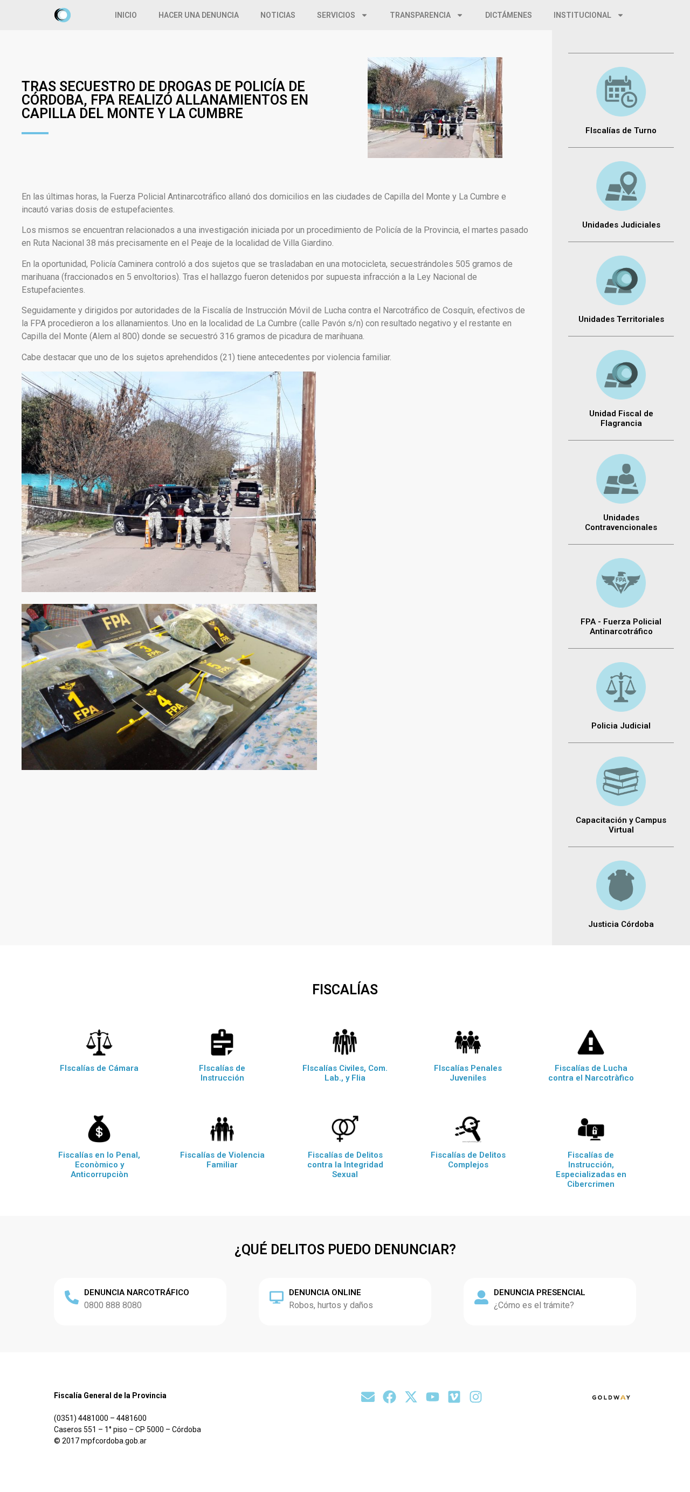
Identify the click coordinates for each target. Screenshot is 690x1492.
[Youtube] (432, 1397)
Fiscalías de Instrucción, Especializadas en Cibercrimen (591, 1169)
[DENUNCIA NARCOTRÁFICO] (72, 1297)
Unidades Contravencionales (621, 522)
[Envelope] (368, 1397)
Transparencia (420, 15)
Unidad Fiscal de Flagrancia (621, 418)
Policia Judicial (621, 726)
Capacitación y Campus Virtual (621, 825)
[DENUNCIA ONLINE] (277, 1297)
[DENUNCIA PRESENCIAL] (481, 1297)
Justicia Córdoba (621, 924)
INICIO (126, 15)
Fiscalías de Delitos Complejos (468, 1160)
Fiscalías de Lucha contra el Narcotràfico (591, 1073)
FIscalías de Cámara (99, 1068)
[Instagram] (475, 1397)
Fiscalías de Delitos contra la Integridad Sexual (345, 1164)
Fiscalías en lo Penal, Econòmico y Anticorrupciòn (99, 1164)
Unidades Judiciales (621, 225)
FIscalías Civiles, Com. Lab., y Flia (345, 1073)
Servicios (336, 15)
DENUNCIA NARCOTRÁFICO (136, 1292)
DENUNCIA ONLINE (325, 1292)
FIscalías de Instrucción (222, 1073)
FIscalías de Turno (621, 130)
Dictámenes (508, 15)
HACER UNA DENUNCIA (198, 15)
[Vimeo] (454, 1397)
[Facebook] (389, 1397)
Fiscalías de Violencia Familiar (222, 1160)
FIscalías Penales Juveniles (468, 1073)
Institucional (582, 15)
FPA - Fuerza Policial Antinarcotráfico (621, 626)
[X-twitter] (411, 1397)
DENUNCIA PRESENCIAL (539, 1292)
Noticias (277, 15)
